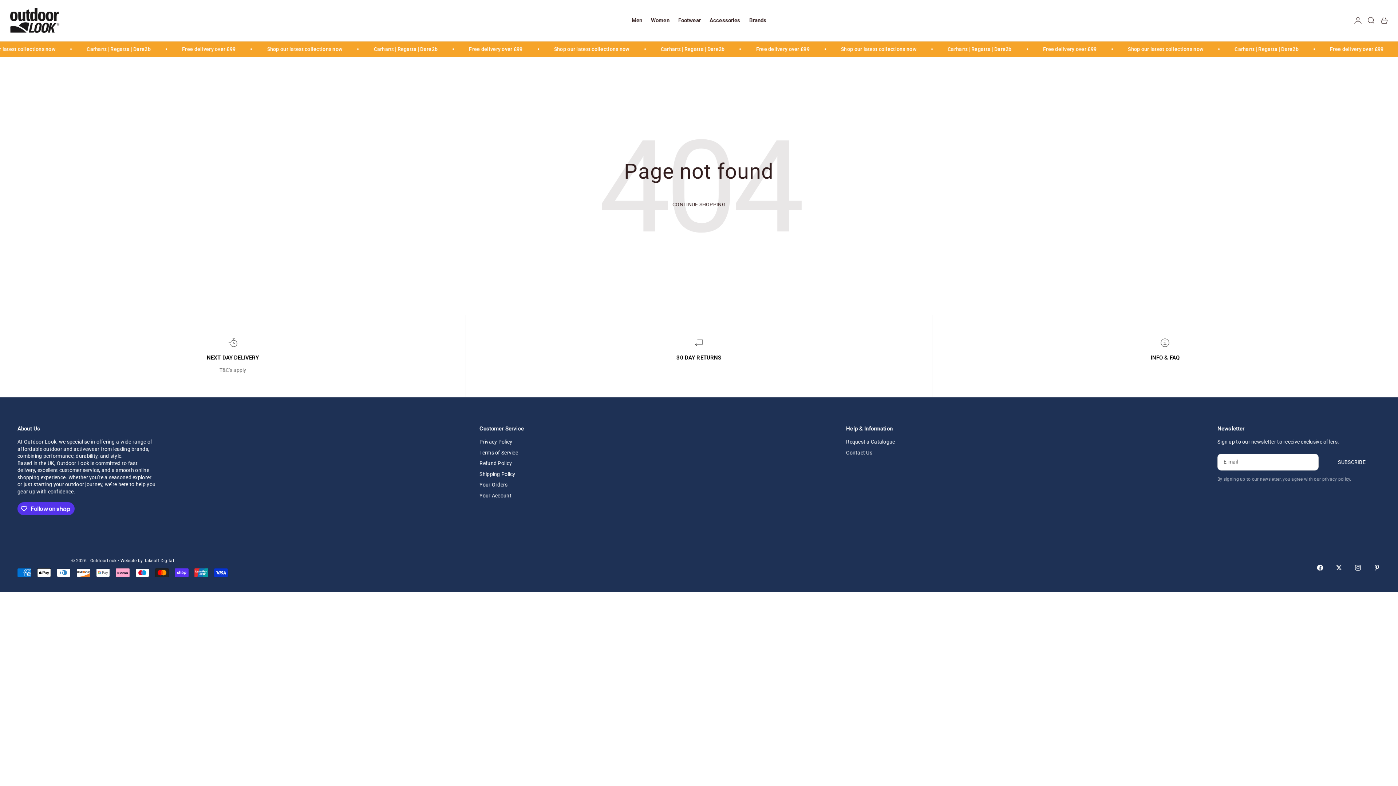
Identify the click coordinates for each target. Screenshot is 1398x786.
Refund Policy (495, 463)
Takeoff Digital (159, 560)
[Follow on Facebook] (1320, 567)
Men (637, 20)
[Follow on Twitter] (1339, 567)
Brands (758, 20)
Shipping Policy (497, 474)
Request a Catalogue (870, 442)
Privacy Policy (495, 442)
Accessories (725, 20)
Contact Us (859, 453)
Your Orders (493, 485)
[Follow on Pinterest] (1377, 567)
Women (660, 20)
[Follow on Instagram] (1358, 567)
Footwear (689, 20)
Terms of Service (498, 453)
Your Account (495, 496)
